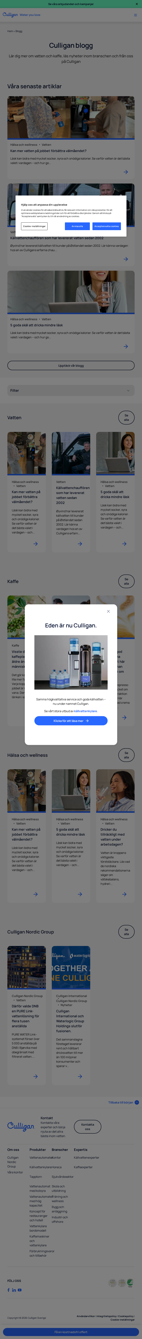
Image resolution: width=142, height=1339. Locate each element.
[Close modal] (108, 611)
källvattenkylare (85, 711)
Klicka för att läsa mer (68, 721)
